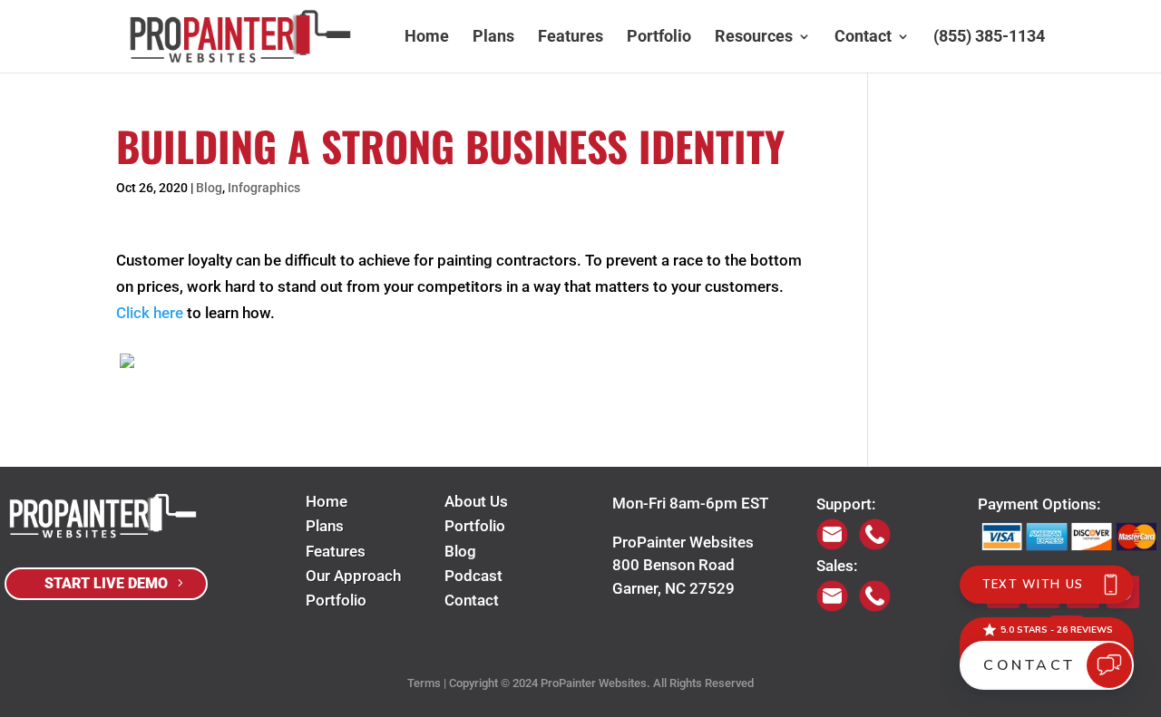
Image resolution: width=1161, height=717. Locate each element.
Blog (209, 187)
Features (570, 37)
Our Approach (353, 576)
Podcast (473, 576)
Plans (493, 37)
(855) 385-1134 (989, 37)
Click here (149, 313)
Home (427, 37)
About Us (476, 501)
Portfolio (659, 37)
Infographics (264, 187)
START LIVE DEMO (106, 583)
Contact (863, 37)
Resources (754, 37)
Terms (424, 683)
